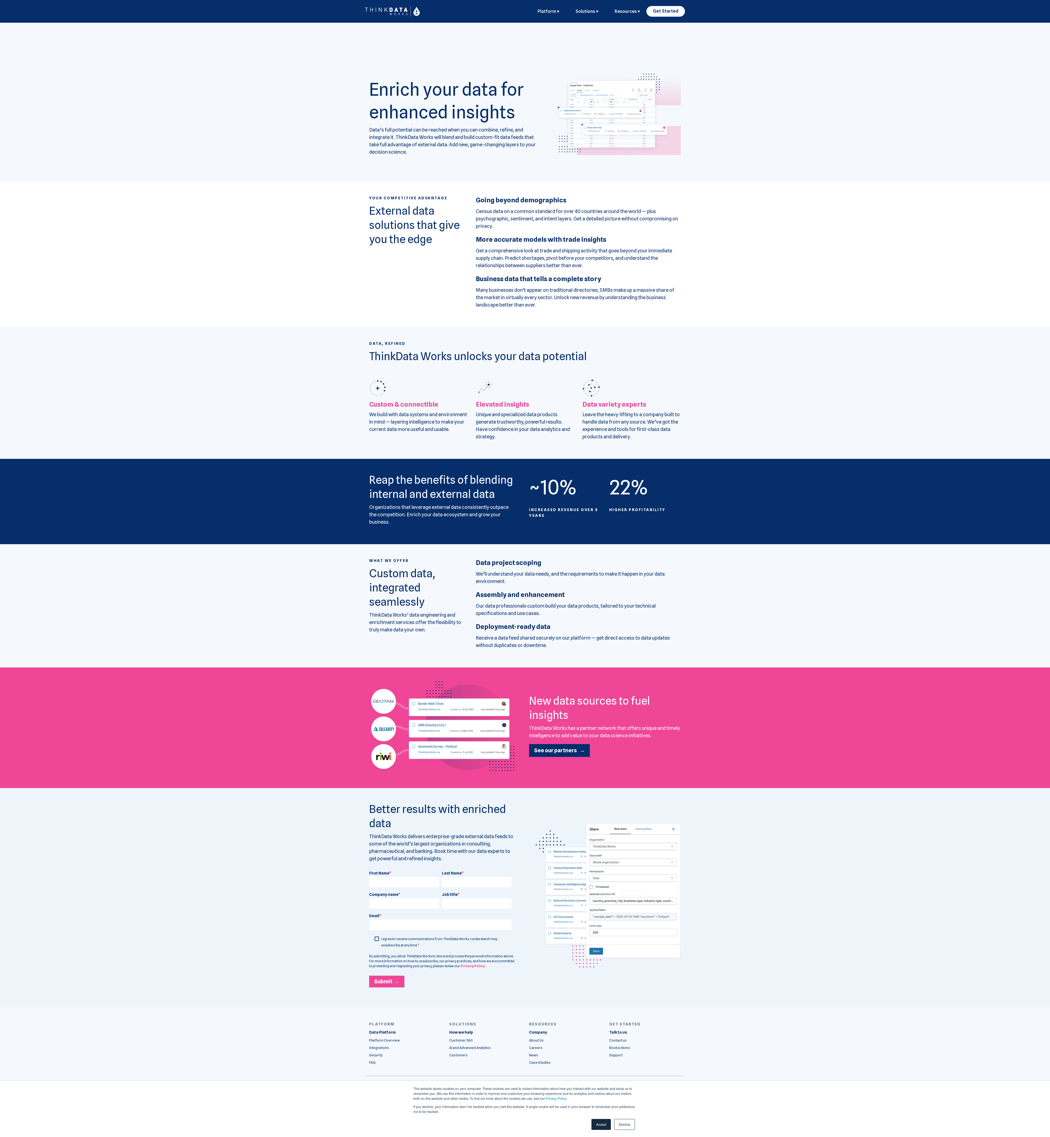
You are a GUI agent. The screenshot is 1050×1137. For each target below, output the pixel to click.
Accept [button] (601, 1124)
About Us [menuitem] (536, 1040)
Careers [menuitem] (535, 1048)
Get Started (665, 11)
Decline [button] (624, 1124)
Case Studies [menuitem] (540, 1062)
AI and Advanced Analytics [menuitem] (470, 1048)
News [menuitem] (533, 1055)
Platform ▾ (548, 11)
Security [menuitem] (376, 1055)
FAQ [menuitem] (372, 1062)
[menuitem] (382, 1032)
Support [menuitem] (616, 1055)
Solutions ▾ (587, 11)
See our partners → (559, 750)
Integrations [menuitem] (379, 1048)
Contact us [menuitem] (618, 1040)
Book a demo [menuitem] (619, 1048)
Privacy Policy (556, 1098)
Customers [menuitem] (458, 1055)
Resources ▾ (627, 11)
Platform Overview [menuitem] (384, 1040)
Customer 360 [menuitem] (461, 1040)
